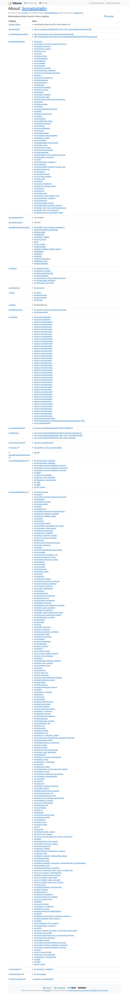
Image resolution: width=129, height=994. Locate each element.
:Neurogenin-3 (40, 892)
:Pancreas (39, 540)
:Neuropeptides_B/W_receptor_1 (47, 918)
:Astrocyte (39, 622)
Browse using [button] (31, 3)
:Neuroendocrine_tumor (44, 680)
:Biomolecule (40, 295)
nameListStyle (15, 222)
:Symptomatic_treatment (44, 70)
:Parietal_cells (40, 193)
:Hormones (39, 232)
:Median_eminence (42, 123)
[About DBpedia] (15, 3)
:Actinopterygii (41, 58)
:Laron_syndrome (42, 629)
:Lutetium (39, 521)
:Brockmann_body (42, 665)
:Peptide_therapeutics (43, 894)
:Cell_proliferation (42, 128)
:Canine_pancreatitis (43, 933)
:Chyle (37, 624)
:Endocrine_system (42, 68)
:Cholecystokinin (41, 858)
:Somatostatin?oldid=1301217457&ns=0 (53, 428)
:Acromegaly (40, 140)
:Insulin (38, 54)
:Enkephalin (39, 820)
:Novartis (38, 92)
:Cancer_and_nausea (43, 834)
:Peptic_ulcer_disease (43, 663)
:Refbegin (39, 251)
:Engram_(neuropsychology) (46, 750)
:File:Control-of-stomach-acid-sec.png (49, 99)
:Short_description (42, 259)
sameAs (13, 317)
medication (16, 974)
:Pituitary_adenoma (42, 603)
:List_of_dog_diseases (43, 656)
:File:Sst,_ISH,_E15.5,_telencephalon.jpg (50, 208)
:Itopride (38, 829)
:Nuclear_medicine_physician (46, 786)
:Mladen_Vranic (41, 759)
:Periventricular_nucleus (44, 832)
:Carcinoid (39, 697)
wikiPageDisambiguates (19, 455)
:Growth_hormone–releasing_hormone (50, 44)
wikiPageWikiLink (17, 41)
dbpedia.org (78, 13)
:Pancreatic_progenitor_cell (45, 555)
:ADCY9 (38, 914)
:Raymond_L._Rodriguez (44, 762)
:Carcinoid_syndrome (43, 78)
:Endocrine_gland (42, 817)
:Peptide (38, 107)
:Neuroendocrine (41, 169)
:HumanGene (40, 297)
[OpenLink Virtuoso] (47, 987)
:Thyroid (38, 574)
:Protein (38, 300)
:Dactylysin (39, 620)
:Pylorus (38, 810)
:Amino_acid (40, 51)
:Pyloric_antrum (41, 90)
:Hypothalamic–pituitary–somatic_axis (49, 167)
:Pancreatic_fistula (42, 523)
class (13, 448)
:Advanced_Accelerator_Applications (49, 798)
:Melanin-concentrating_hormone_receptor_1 (52, 916)
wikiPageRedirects (18, 461)
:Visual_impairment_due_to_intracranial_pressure (54, 935)
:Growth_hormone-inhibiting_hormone (50, 470)
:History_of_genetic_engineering (47, 757)
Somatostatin (34, 8)
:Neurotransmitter (42, 704)
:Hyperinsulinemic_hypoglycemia (47, 887)
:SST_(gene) (39, 487)
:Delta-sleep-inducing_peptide (46, 791)
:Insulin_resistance (42, 545)
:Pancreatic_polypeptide (44, 600)
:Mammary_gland (42, 767)
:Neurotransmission (43, 114)
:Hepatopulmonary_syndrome (46, 743)
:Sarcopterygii (40, 82)
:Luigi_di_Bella (40, 824)
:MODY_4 (38, 649)
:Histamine (39, 126)
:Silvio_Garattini (41, 646)
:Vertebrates (40, 164)
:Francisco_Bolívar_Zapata (45, 516)
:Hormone (39, 288)
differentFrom (15, 310)
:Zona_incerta (40, 745)
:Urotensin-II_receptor (43, 800)
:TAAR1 (38, 506)
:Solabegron (40, 755)
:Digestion (39, 576)
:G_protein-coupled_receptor (46, 653)
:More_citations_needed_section (47, 249)
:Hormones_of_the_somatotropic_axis (49, 155)
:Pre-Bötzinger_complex (44, 617)
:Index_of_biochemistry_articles (47, 875)
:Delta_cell (39, 783)
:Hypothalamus (41, 80)
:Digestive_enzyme (42, 714)
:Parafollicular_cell (42, 723)
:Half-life (38, 102)
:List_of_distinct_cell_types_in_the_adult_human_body (55, 930)
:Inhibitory (39, 188)
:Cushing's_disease (42, 49)
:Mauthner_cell (41, 733)
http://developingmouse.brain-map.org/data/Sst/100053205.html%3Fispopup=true (65, 37)
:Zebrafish (39, 85)
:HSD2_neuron (40, 685)
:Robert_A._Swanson (43, 711)
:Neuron (38, 658)
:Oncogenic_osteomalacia (45, 528)
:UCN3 (37, 928)
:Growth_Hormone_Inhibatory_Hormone (51, 468)
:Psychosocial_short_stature (46, 841)
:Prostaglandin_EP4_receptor (46, 923)
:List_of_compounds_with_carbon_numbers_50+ (53, 870)
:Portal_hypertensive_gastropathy (48, 550)
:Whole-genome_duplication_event (48, 213)
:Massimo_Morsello (42, 637)
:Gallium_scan (40, 853)
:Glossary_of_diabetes (43, 533)
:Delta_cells (39, 179)
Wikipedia (46, 990)
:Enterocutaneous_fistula (45, 557)
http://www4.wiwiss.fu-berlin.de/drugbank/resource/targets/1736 (59, 421)
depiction (14, 433)
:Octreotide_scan (41, 865)
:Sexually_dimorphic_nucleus (46, 559)
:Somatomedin (41, 312)
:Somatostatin (42, 317)
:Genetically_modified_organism (47, 661)
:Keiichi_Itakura (41, 889)
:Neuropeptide (41, 718)
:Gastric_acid (40, 822)
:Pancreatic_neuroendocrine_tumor (49, 526)
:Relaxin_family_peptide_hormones (48, 612)
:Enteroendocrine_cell (43, 793)
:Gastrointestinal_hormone (45, 109)
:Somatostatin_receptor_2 (45, 926)
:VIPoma (38, 781)
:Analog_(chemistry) (42, 184)
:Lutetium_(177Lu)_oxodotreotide (48, 448)
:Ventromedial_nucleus (44, 203)
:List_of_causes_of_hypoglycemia (47, 873)
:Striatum (39, 694)
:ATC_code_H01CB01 (43, 475)
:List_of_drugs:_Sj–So (43, 899)
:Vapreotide (39, 682)
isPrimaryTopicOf (17, 443)
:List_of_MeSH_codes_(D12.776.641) (48, 882)
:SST (37, 452)
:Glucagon (39, 591)
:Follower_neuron (42, 771)
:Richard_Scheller (41, 706)
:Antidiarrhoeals (41, 133)
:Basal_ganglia (40, 747)
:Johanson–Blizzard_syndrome (46, 868)
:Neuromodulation (42, 641)
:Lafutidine (39, 779)
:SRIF (37, 482)
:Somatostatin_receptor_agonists (48, 205)
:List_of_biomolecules (43, 803)
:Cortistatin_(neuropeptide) (45, 135)
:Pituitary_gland (41, 571)
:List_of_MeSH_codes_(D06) (45, 877)
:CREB (37, 839)
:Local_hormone (41, 904)
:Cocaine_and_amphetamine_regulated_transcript (54, 738)
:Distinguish (39, 247)
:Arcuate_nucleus (41, 174)
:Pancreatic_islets (42, 97)
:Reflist (38, 256)
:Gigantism (39, 562)
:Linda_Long (40, 885)
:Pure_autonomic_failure (44, 709)
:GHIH (37, 473)
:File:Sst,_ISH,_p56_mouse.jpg (46, 210)
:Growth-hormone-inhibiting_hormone (50, 465)
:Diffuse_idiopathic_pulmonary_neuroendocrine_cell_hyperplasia (60, 863)
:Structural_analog (42, 87)
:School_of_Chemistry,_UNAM (46, 735)
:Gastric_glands (41, 730)
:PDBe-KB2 (39, 234)
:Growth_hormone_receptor (46, 844)
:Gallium (38, 518)
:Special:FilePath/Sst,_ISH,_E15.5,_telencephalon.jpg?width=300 (62, 29)
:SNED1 (38, 902)
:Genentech (39, 699)
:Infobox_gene (40, 261)
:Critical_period (41, 492)
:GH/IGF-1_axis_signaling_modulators (49, 227)
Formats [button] (44, 3)
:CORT (37, 160)
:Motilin (38, 547)
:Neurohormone (41, 598)
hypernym (14, 288)
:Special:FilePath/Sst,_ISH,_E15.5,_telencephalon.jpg (58, 435)
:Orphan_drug (40, 145)
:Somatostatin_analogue (44, 461)
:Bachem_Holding (42, 849)
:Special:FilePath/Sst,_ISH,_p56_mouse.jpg (54, 438)
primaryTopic (16, 979)
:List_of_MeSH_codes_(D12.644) (47, 880)
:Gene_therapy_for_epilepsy (46, 897)
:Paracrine (39, 191)
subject (13, 268)
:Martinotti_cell (41, 805)
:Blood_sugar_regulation (44, 608)
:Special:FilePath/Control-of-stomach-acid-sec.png (58, 433)
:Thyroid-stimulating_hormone (47, 73)
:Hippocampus (41, 104)
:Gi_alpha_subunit (42, 651)
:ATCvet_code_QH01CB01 (44, 477)
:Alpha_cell (39, 726)
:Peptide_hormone (42, 46)
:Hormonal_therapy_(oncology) (47, 543)
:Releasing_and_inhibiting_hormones (49, 605)
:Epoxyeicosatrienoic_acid (45, 796)
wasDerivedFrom (17, 428)
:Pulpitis (38, 668)
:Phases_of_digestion (43, 610)
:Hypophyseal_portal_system (46, 143)
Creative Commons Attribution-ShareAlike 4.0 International (88, 990)
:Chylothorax (40, 509)
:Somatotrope (40, 200)
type (11, 293)
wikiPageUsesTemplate (19, 227)
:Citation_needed (41, 237)
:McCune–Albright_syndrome (46, 632)
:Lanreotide (39, 63)
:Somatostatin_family (43, 121)
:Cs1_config (39, 244)
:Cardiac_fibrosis (41, 788)
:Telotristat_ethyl (41, 861)
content (14, 969)
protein (25, 13)
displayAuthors (16, 217)
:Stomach (39, 812)
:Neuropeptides (41, 152)
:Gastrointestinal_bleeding (45, 584)
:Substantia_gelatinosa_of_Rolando (48, 774)
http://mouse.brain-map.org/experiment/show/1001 (54, 34)
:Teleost (38, 116)
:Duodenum (40, 61)
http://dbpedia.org (51, 13)
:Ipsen (37, 75)
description (14, 24)
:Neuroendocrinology (43, 150)
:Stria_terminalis (41, 675)
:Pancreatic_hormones (44, 157)
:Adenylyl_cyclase (41, 138)
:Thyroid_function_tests (44, 815)
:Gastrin (38, 41)
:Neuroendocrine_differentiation (47, 911)
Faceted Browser (97, 3)
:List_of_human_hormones (45, 538)
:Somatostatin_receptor (44, 721)
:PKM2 (37, 921)
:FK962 (37, 111)
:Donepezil (39, 639)
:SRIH (37, 485)
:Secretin (38, 764)
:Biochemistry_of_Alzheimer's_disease (49, 851)
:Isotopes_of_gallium (43, 692)
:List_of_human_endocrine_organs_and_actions (53, 836)
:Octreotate (39, 552)
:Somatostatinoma (42, 846)
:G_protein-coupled (42, 176)
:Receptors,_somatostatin (45, 480)
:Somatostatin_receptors (44, 198)
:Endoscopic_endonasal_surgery (47, 615)
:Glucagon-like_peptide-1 (44, 716)
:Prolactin (39, 131)
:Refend (38, 254)
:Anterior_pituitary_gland (44, 186)
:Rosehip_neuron (41, 909)
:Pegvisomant (40, 569)
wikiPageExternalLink (18, 34)
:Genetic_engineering (43, 588)
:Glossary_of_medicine (44, 906)
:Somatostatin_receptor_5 (45, 162)
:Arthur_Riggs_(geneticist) (45, 752)
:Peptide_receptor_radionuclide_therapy (50, 856)
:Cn (36, 242)
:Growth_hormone (42, 94)
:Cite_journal (40, 239)
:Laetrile (38, 181)
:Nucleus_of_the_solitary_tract (46, 196)
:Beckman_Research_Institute (46, 514)
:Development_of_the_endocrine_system (50, 769)
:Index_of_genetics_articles (45, 535)
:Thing (37, 293)
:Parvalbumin (40, 644)
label (12, 305)
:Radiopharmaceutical (43, 531)
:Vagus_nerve (40, 56)
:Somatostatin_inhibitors (44, 280)
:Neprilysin (39, 499)
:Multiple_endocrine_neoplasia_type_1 (49, 511)
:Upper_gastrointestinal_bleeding (48, 677)
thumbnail (14, 29)
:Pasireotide (40, 119)
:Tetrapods (39, 172)
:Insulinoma (39, 670)
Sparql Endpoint (113, 3)
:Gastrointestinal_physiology (46, 230)
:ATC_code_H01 (41, 673)
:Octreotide (39, 66)
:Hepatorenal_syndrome (44, 596)
